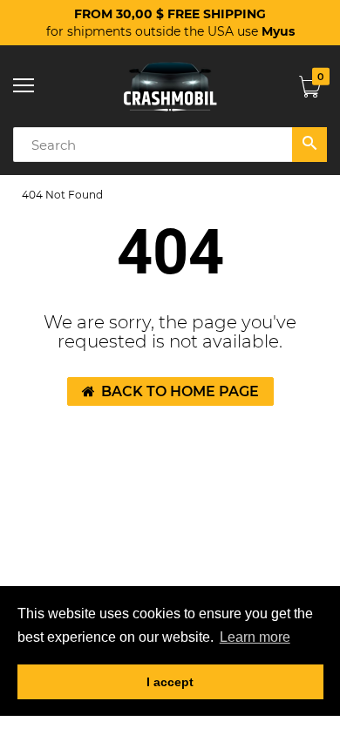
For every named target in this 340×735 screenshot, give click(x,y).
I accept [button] (170, 682)
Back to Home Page (180, 391)
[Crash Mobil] (170, 86)
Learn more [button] (255, 637)
